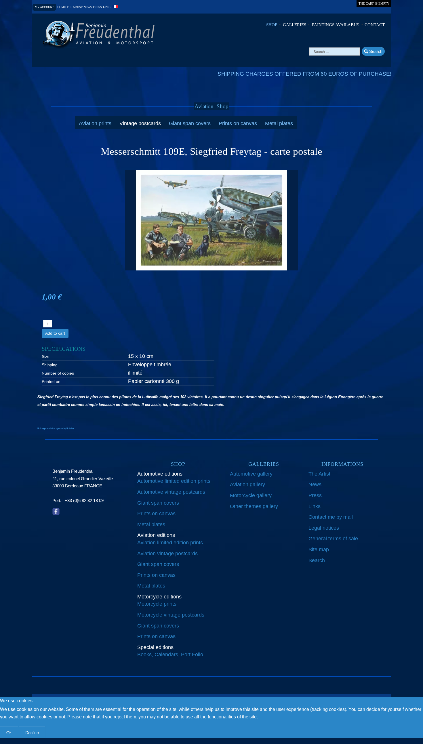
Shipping (50, 365)
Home (61, 7)
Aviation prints (95, 123)
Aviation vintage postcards (167, 553)
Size (45, 356)
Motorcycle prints (156, 604)
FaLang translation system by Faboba (55, 428)
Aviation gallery (247, 484)
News (88, 7)
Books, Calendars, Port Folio (170, 654)
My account (44, 7)
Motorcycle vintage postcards (170, 615)
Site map (318, 549)
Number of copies (58, 373)
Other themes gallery (254, 506)
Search (375, 51)
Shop (271, 24)
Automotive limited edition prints (173, 481)
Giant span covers (190, 123)
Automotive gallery (251, 474)
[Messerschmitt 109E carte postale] (211, 220)
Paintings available (335, 24)
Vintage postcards (140, 123)
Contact (375, 24)
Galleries (294, 24)
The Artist (319, 474)
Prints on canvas (238, 123)
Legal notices (323, 528)
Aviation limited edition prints (170, 542)
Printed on (51, 381)
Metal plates (279, 123)
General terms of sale (333, 538)
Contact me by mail (330, 517)
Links (107, 7)
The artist (75, 7)
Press (97, 7)
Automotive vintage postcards (171, 492)
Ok (9, 732)
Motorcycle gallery (251, 495)
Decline (32, 732)
